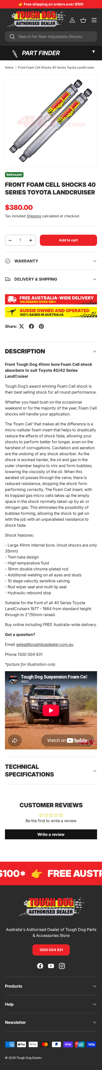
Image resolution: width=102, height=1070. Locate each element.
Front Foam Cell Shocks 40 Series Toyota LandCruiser (56, 67)
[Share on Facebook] (31, 326)
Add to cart (68, 240)
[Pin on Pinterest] (41, 326)
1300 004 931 (51, 950)
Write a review (51, 834)
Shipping (34, 216)
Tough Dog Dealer (28, 1058)
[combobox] (51, 36)
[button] (83, 20)
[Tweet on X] (21, 326)
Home (9, 67)
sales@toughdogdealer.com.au (44, 644)
